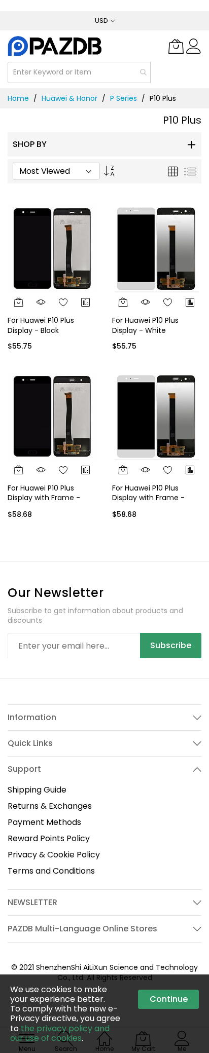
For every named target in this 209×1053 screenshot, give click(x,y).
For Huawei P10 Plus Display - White (145, 325)
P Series (123, 98)
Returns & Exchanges (50, 806)
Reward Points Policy (49, 838)
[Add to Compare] (86, 302)
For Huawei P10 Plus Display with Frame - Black (44, 498)
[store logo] (55, 45)
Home (18, 98)
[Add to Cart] (19, 302)
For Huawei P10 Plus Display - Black (41, 325)
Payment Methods (44, 822)
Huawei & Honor (69, 98)
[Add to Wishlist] (63, 302)
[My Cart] (176, 46)
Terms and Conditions (51, 871)
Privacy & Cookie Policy (54, 854)
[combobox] (79, 72)
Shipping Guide (37, 790)
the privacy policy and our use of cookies (60, 1033)
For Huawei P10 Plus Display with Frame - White (148, 498)
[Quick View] (41, 302)
